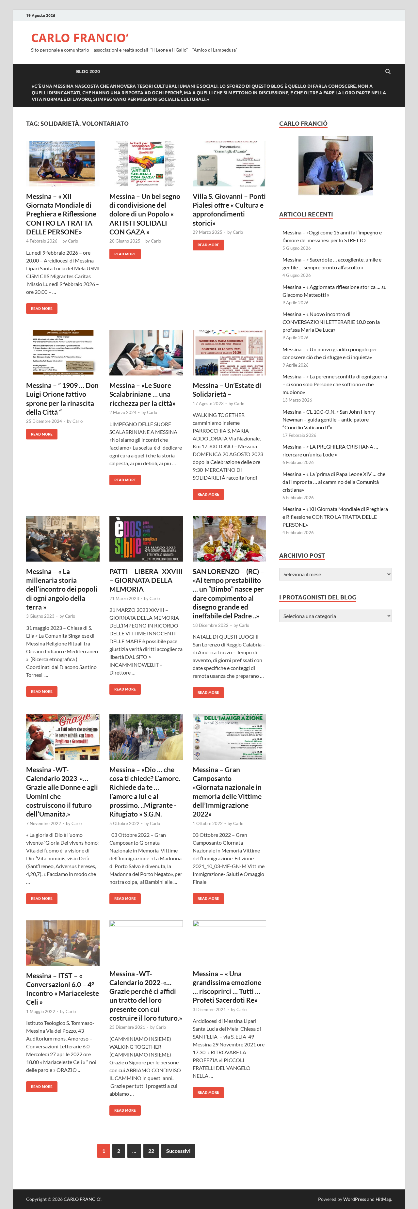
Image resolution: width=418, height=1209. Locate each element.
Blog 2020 (88, 71)
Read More (39, 307)
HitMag (383, 1199)
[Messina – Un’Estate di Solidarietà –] (229, 355)
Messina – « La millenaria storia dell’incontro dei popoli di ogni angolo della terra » (61, 589)
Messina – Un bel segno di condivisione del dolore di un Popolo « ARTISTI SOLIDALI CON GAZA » (144, 214)
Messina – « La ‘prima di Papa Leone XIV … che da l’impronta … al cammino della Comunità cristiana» (333, 482)
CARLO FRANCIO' (82, 1199)
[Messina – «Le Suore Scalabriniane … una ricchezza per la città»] (146, 355)
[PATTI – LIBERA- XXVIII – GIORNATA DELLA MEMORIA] (146, 541)
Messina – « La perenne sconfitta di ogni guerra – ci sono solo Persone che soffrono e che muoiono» (334, 384)
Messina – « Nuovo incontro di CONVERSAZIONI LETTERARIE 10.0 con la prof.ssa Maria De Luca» (331, 322)
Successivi (178, 1151)
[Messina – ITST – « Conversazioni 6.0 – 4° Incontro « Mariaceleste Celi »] (63, 945)
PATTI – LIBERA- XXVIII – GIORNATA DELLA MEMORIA (146, 580)
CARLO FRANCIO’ (80, 38)
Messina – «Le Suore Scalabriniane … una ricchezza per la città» (142, 394)
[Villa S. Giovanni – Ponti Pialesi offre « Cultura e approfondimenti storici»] (229, 166)
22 (151, 1151)
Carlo (73, 241)
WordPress (354, 1199)
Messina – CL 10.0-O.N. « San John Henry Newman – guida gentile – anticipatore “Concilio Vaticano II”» (329, 419)
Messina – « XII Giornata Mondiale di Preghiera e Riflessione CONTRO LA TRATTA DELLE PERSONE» (61, 214)
